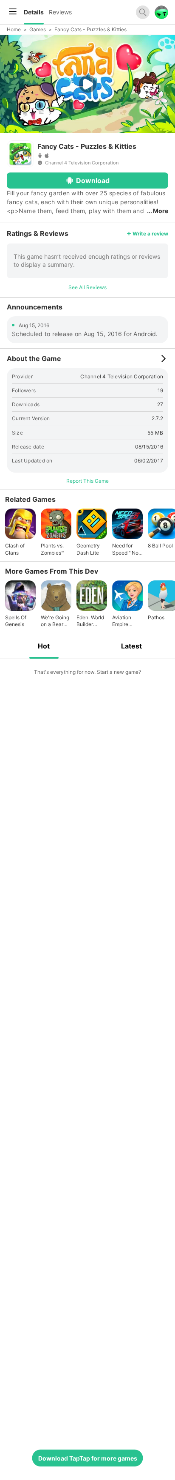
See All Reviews (87, 287)
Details (34, 12)
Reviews (60, 12)
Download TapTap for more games (87, 1458)
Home (14, 29)
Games (37, 29)
